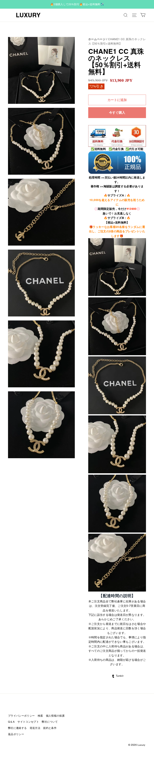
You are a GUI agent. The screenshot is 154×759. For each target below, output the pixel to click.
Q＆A (11, 721)
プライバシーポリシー (21, 715)
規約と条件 (50, 727)
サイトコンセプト (28, 721)
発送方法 (35, 727)
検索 (40, 715)
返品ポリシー (16, 734)
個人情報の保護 (55, 715)
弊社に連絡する (17, 727)
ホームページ (96, 39)
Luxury (28, 15)
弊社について (50, 721)
